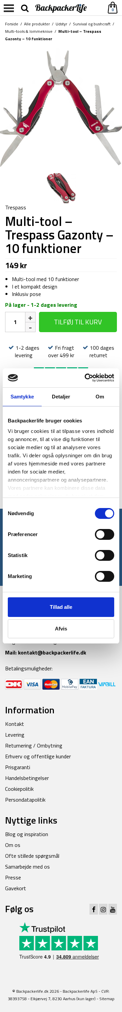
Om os (12, 845)
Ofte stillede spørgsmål (32, 856)
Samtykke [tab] (22, 396)
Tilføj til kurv (78, 322)
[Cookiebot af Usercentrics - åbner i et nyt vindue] (86, 377)
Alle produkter (37, 24)
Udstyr (61, 24)
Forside (11, 24)
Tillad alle (61, 607)
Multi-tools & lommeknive (29, 31)
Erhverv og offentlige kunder (38, 756)
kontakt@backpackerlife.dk (52, 652)
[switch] (104, 534)
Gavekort (15, 888)
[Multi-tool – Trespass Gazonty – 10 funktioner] (61, 108)
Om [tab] (100, 396)
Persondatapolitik (25, 800)
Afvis (61, 628)
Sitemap (107, 998)
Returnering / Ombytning (33, 745)
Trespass (15, 207)
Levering (14, 735)
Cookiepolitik (19, 789)
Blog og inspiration (26, 834)
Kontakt (14, 724)
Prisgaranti (17, 767)
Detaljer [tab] (61, 396)
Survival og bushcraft (91, 24)
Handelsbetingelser (27, 778)
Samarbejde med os (27, 866)
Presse (13, 877)
